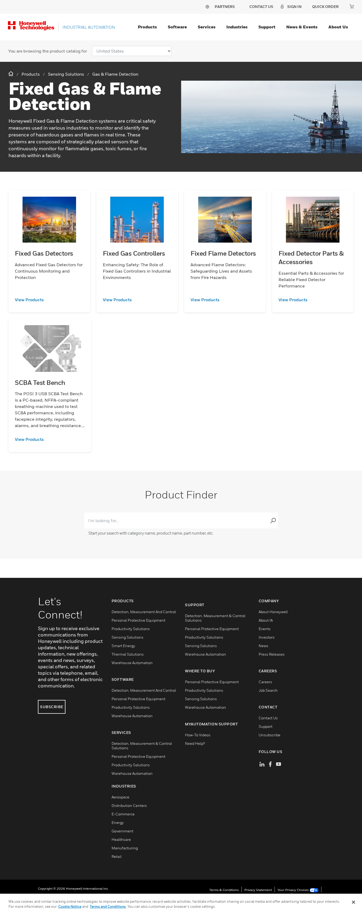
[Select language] (207, 6)
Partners (225, 6)
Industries (237, 26)
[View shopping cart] (351, 6)
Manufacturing (125, 848)
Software (177, 26)
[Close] (353, 902)
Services (206, 26)
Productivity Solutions (131, 628)
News (263, 645)
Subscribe (51, 706)
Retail (117, 856)
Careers (265, 681)
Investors (267, 637)
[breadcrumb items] (11, 74)
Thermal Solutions (128, 654)
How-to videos (197, 735)
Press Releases (272, 654)
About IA (266, 620)
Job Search (268, 690)
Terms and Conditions (108, 906)
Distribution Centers (129, 805)
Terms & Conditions (224, 890)
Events (265, 628)
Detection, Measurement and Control (144, 611)
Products (147, 26)
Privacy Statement (258, 890)
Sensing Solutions (127, 637)
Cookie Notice (69, 906)
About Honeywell (273, 611)
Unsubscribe (269, 735)
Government (122, 831)
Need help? (195, 743)
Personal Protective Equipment (138, 620)
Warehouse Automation (132, 662)
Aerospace (120, 797)
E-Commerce (123, 814)
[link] (49, 299)
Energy (118, 822)
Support (266, 26)
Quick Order (325, 6)
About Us (338, 26)
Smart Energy (123, 645)
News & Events (301, 26)
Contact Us (268, 718)
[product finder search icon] (273, 520)
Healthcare (121, 839)
